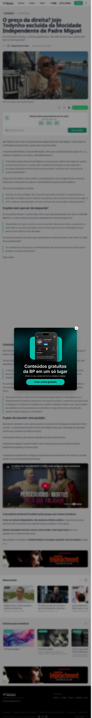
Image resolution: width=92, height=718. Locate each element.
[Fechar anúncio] (76, 328)
